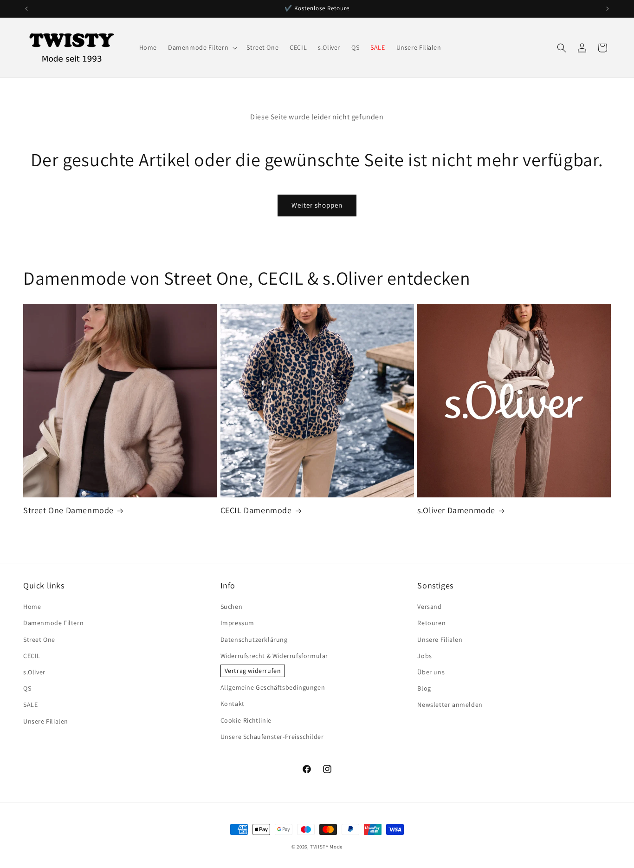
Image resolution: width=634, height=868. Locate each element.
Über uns (431, 672)
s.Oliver (34, 672)
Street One (39, 639)
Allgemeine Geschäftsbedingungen (272, 687)
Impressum (237, 623)
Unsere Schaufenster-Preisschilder (272, 736)
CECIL (31, 656)
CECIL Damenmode (256, 510)
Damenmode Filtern (53, 623)
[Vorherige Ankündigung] (26, 9)
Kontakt (232, 703)
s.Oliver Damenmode (456, 510)
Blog (424, 688)
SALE (30, 704)
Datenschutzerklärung (254, 639)
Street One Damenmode (68, 510)
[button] (201, 47)
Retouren (431, 623)
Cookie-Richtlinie (246, 720)
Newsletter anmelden (449, 704)
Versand (429, 606)
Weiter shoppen (317, 205)
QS (27, 688)
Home (32, 606)
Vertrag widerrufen (253, 670)
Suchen (231, 606)
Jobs (424, 656)
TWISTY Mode (326, 846)
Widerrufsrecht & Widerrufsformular (274, 656)
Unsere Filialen (45, 721)
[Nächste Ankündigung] (607, 9)
